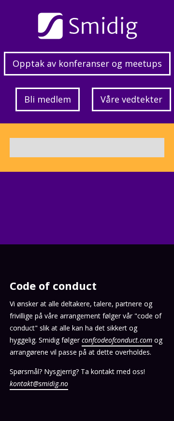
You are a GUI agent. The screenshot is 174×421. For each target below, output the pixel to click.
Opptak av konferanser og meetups (87, 63)
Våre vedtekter (131, 99)
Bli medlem (47, 99)
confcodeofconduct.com (117, 340)
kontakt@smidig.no (39, 383)
